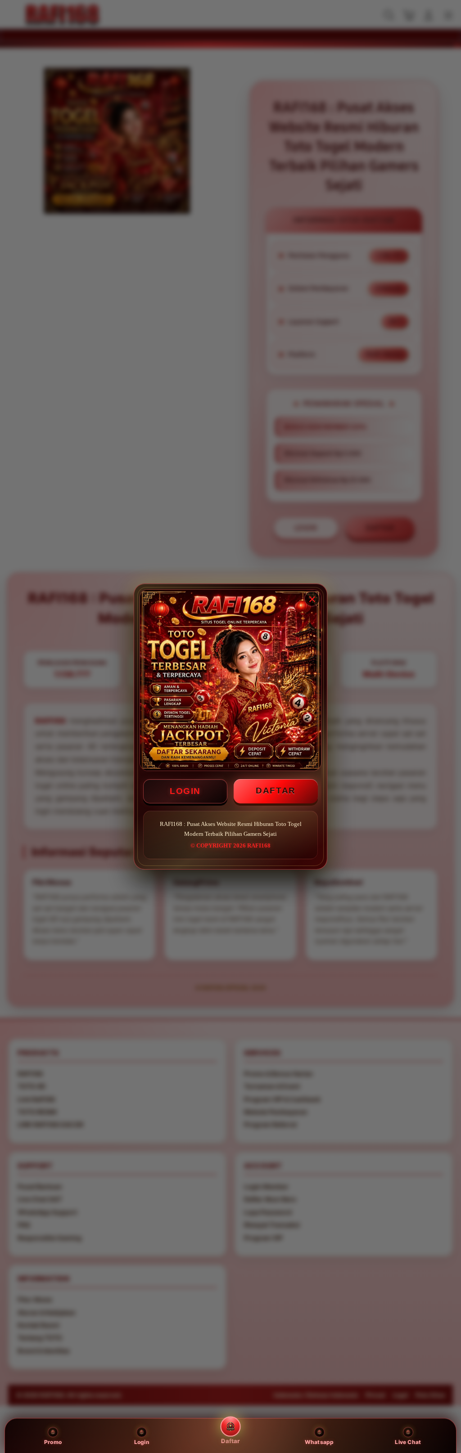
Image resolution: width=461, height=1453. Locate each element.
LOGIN (185, 791)
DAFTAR (276, 790)
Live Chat (408, 1442)
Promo (53, 1442)
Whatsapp (319, 1442)
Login (141, 1442)
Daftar (230, 1440)
